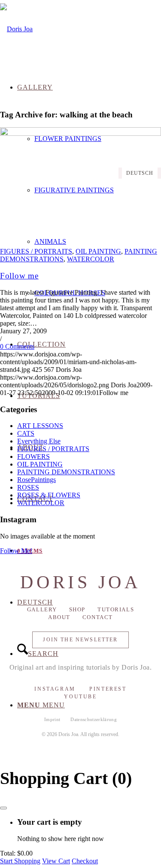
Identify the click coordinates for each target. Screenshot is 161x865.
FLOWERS (33, 456)
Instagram (55, 689)
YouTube (80, 697)
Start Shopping (20, 861)
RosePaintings (36, 479)
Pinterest (108, 689)
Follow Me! (16, 550)
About (59, 617)
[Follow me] (80, 133)
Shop (77, 609)
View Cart (56, 861)
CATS (25, 433)
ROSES (28, 487)
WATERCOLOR (90, 259)
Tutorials (115, 609)
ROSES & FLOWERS (48, 495)
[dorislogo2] (16, 29)
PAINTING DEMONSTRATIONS (66, 472)
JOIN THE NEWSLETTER (80, 640)
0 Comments (17, 346)
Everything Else (39, 441)
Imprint (52, 719)
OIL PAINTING (98, 251)
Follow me (19, 275)
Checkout (85, 861)
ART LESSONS (40, 425)
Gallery (42, 609)
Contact (97, 617)
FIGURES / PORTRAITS (36, 251)
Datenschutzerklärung (93, 719)
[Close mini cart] (3, 808)
